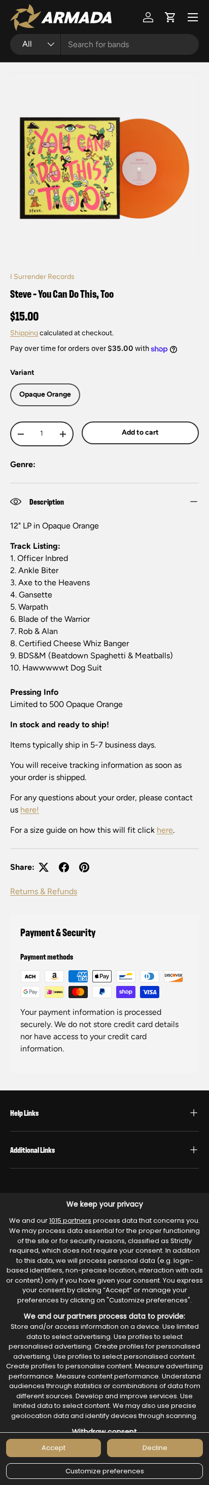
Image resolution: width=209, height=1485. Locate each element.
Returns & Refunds (43, 891)
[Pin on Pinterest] (84, 867)
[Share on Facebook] (64, 867)
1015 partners (70, 1220)
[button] (170, 17)
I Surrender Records (42, 276)
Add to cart (140, 432)
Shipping (24, 333)
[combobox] (104, 44)
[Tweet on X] (43, 867)
